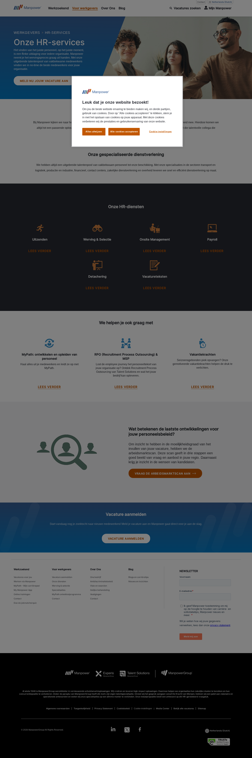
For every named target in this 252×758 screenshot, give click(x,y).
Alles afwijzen (94, 131)
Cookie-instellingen (160, 131)
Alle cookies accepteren (124, 131)
